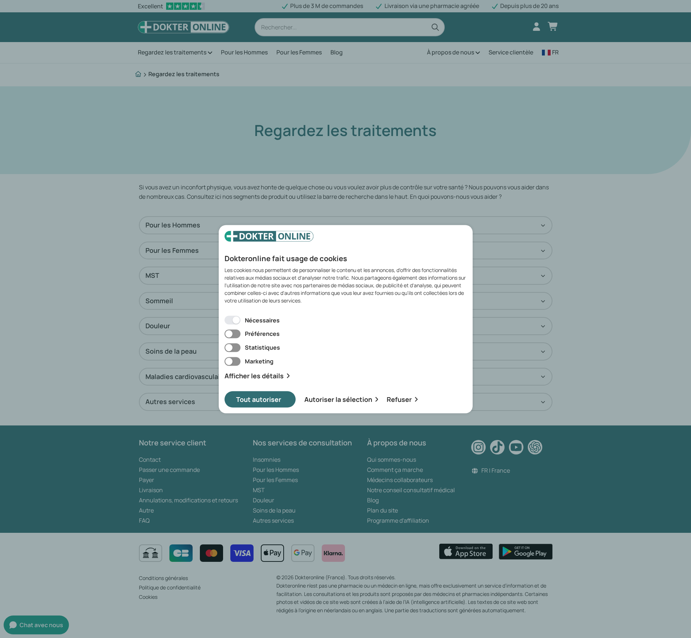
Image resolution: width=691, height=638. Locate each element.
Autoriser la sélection (338, 399)
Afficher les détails (254, 376)
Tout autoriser (258, 399)
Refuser (399, 399)
